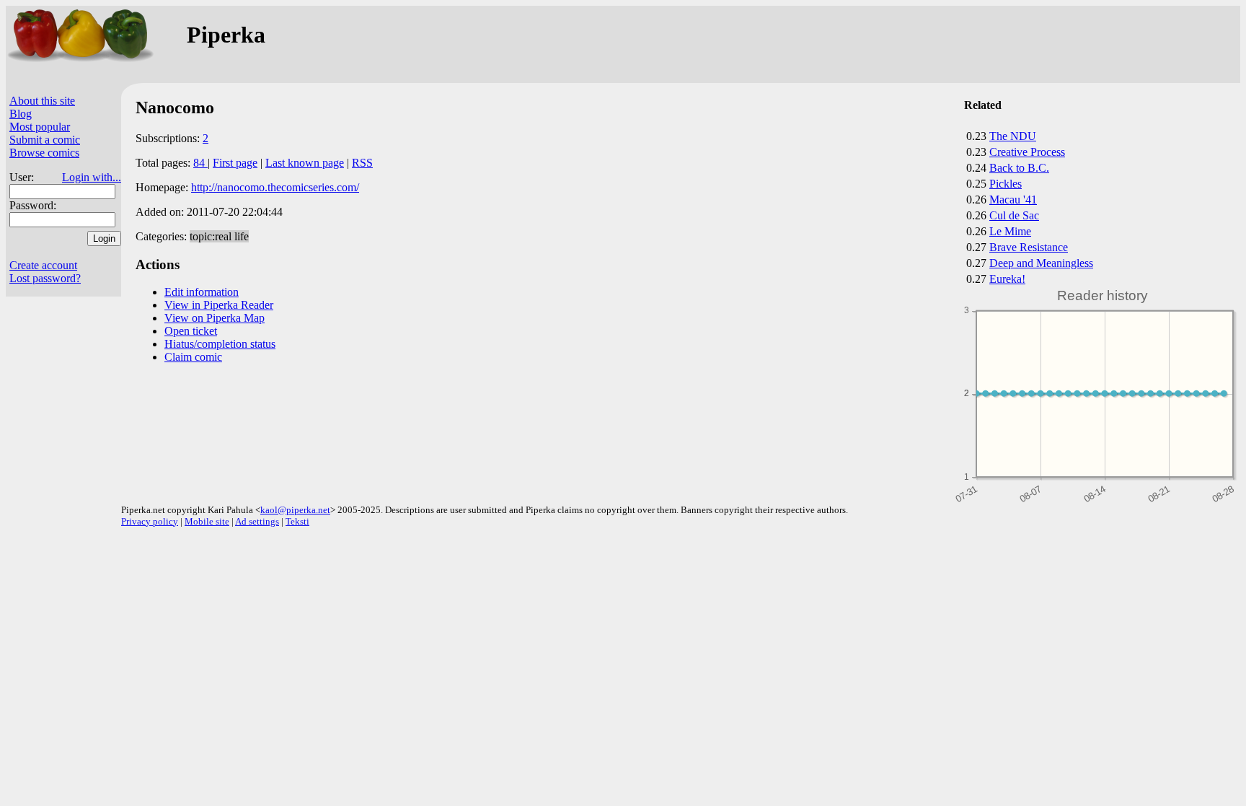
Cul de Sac (1014, 215)
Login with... (91, 177)
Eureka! (1007, 279)
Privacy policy (149, 521)
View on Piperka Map (214, 318)
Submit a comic (44, 139)
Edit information (201, 292)
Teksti (297, 521)
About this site (42, 101)
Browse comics (44, 152)
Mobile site (207, 521)
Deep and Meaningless (1041, 263)
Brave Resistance (1028, 247)
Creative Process (1027, 152)
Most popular (39, 127)
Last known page (304, 163)
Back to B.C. (1019, 168)
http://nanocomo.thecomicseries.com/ (275, 187)
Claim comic (193, 357)
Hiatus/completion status (219, 344)
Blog (20, 114)
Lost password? (45, 278)
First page (235, 163)
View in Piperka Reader (218, 305)
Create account (43, 265)
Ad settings (257, 521)
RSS (362, 163)
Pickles (1005, 184)
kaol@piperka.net (295, 509)
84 (200, 163)
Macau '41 (1013, 199)
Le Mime (1010, 231)
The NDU (1012, 136)
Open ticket (190, 331)
